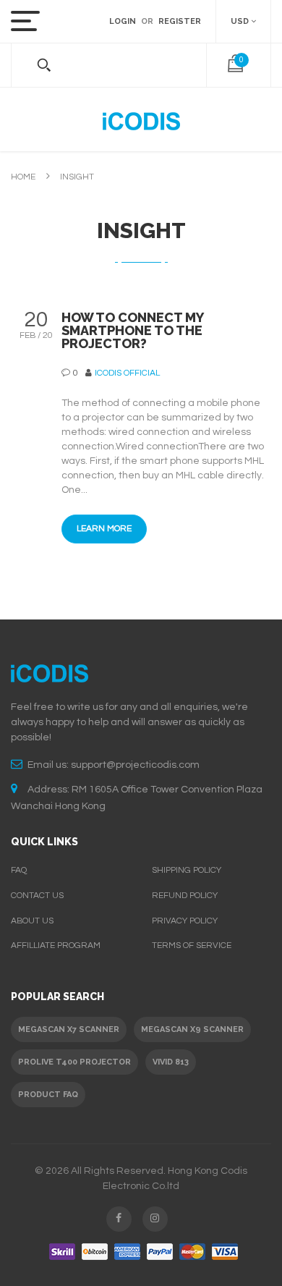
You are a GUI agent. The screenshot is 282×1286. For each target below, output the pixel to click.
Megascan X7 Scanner (68, 1029)
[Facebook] (119, 1219)
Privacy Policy (185, 921)
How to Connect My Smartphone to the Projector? (132, 330)
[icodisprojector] (141, 119)
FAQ (19, 870)
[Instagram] (155, 1219)
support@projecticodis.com (135, 765)
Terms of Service (191, 945)
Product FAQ (48, 1094)
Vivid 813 (171, 1062)
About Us (32, 921)
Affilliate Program (56, 945)
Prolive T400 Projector (74, 1062)
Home (23, 177)
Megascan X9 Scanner (192, 1029)
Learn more (104, 528)
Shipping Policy (186, 870)
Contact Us (37, 895)
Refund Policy (185, 895)
